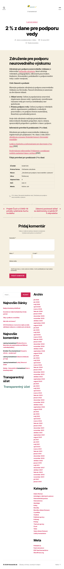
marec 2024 (38, 365)
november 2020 (39, 458)
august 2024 (38, 353)
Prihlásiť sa (37, 545)
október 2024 (38, 349)
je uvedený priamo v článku (28, 40)
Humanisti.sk (13, 564)
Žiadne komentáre (33, 43)
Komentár (12, 238)
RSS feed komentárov (41, 550)
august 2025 (38, 325)
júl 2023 (36, 383)
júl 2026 (36, 300)
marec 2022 (38, 421)
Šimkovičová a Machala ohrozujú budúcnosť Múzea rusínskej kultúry (15, 345)
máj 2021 (37, 444)
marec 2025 (38, 337)
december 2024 (39, 344)
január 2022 (38, 425)
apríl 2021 (37, 446)
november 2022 (39, 402)
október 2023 (38, 376)
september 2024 (39, 351)
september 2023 (39, 379)
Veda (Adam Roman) (41, 531)
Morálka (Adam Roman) (42, 510)
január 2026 (38, 314)
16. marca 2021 (45, 40)
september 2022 (39, 407)
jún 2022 (36, 414)
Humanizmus (38, 501)
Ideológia (37, 503)
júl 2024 (36, 356)
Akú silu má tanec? (9, 321)
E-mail (35, 253)
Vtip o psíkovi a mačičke (11, 317)
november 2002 (39, 474)
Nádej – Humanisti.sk (10, 368)
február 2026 (38, 311)
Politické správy (39, 517)
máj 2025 (37, 332)
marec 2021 (38, 449)
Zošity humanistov (40, 533)
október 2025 (38, 321)
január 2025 (38, 342)
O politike (37, 512)
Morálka (36, 508)
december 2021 (39, 428)
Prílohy (36, 522)
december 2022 (39, 400)
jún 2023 (36, 386)
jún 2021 (36, 442)
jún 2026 (36, 302)
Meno (11, 253)
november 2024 (39, 346)
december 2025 (39, 316)
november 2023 (39, 374)
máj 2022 (37, 416)
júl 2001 (36, 479)
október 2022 (38, 404)
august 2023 (38, 381)
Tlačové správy (32, 22)
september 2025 (39, 323)
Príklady (36, 519)
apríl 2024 (37, 363)
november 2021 (39, 430)
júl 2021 (36, 439)
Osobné (36, 515)
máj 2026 (37, 304)
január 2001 (38, 481)
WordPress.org (39, 552)
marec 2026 (38, 309)
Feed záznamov (39, 548)
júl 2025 (36, 328)
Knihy (35, 505)
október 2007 (38, 470)
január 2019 (38, 463)
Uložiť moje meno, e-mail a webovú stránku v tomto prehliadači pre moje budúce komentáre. (32, 269)
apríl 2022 (37, 418)
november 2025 (39, 318)
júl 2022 (36, 411)
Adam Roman (38, 494)
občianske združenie (27, 71)
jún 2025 (36, 330)
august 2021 (38, 437)
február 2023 (38, 395)
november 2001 (39, 477)
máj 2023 (37, 388)
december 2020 (39, 456)
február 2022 (38, 423)
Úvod (35, 526)
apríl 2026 (37, 307)
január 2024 (38, 369)
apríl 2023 (37, 390)
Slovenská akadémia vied (25, 195)
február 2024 (38, 367)
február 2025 (38, 339)
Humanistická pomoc (41, 498)
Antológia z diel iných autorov (44, 496)
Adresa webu (13, 261)
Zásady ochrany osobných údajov (29, 564)
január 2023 (38, 397)
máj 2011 (37, 465)
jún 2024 (36, 358)
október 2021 (38, 432)
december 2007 (39, 467)
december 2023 (39, 372)
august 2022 (38, 409)
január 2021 (38, 453)
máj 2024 (37, 360)
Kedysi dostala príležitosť (11, 308)
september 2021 (39, 435)
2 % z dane (15, 195)
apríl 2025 (37, 335)
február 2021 (38, 451)
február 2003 (38, 472)
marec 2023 (38, 393)
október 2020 (38, 460)
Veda (35, 529)
